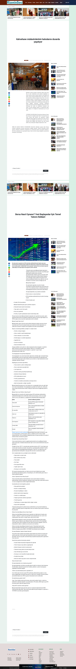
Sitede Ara (61, 651)
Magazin (52, 2)
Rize (26, 2)
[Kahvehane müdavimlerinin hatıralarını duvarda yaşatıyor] (28, 76)
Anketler (61, 652)
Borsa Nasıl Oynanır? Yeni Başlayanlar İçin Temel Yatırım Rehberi (62, 92)
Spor (44, 2)
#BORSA (13, 609)
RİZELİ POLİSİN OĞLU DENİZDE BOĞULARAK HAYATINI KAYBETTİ (60, 119)
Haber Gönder (18, 660)
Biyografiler (62, 653)
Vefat (46, 2)
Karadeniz (30, 2)
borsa (43, 421)
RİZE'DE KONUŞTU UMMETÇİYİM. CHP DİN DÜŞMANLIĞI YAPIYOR (60, 128)
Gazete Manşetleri (52, 661)
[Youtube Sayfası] (13, 654)
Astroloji (61, 656)
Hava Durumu (51, 651)
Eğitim (41, 2)
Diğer (61, 2)
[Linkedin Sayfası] (15, 654)
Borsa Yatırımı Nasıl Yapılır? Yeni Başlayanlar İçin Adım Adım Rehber (61, 75)
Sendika (56, 2)
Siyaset (37, 2)
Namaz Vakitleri (51, 653)
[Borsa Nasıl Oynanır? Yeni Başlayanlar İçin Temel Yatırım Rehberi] (28, 249)
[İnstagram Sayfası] (11, 654)
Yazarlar (31, 653)
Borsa (37, 270)
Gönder (46, 170)
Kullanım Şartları (18, 657)
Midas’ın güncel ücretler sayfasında (20, 432)
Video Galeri (32, 651)
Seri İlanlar (51, 659)
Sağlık (49, 2)
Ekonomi (13, 181)
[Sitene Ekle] (20, 654)
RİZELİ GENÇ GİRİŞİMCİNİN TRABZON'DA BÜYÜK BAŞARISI (61, 137)
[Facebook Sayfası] (8, 654)
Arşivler (31, 655)
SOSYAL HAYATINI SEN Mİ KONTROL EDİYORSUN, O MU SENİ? (61, 132)
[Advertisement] (73, 21)
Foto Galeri (32, 649)
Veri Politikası (9, 660)
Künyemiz (31, 657)
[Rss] (17, 654)
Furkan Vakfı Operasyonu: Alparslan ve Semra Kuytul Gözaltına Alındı (61, 71)
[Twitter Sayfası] (9, 654)
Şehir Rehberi (51, 660)
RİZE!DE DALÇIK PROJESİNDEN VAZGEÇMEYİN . (62, 124)
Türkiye (33, 2)
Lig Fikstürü (51, 656)
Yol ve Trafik (51, 652)
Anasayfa (9, 6)
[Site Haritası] (19, 654)
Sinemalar (51, 658)
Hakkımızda (9, 657)
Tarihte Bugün (51, 657)
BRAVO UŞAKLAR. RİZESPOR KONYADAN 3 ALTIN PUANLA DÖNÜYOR (61, 149)
